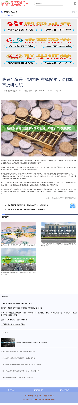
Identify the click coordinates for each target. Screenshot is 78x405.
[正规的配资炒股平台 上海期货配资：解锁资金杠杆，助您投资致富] (58, 232)
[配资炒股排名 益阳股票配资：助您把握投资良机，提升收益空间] (18, 259)
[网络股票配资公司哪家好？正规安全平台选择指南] (8, 342)
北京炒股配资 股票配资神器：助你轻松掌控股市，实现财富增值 (28, 205)
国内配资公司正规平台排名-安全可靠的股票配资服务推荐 (21, 308)
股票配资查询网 (44, 399)
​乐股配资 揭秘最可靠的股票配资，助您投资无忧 (19, 358)
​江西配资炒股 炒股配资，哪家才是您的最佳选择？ (19, 351)
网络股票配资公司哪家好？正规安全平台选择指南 (31, 342)
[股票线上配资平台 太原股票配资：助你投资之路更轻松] (18, 232)
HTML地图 (50, 396)
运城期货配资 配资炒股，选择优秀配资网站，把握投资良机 (26, 209)
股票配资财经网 (38, 390)
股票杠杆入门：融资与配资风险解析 (14, 319)
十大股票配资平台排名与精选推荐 (13, 324)
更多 (73, 12)
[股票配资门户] (15, 3)
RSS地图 (44, 396)
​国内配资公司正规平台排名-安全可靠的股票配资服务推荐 (22, 364)
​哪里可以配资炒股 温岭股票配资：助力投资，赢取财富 (21, 371)
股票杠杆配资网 (64, 390)
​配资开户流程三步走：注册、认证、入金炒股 (18, 377)
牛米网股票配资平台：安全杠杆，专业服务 (16, 303)
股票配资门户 (12, 390)
